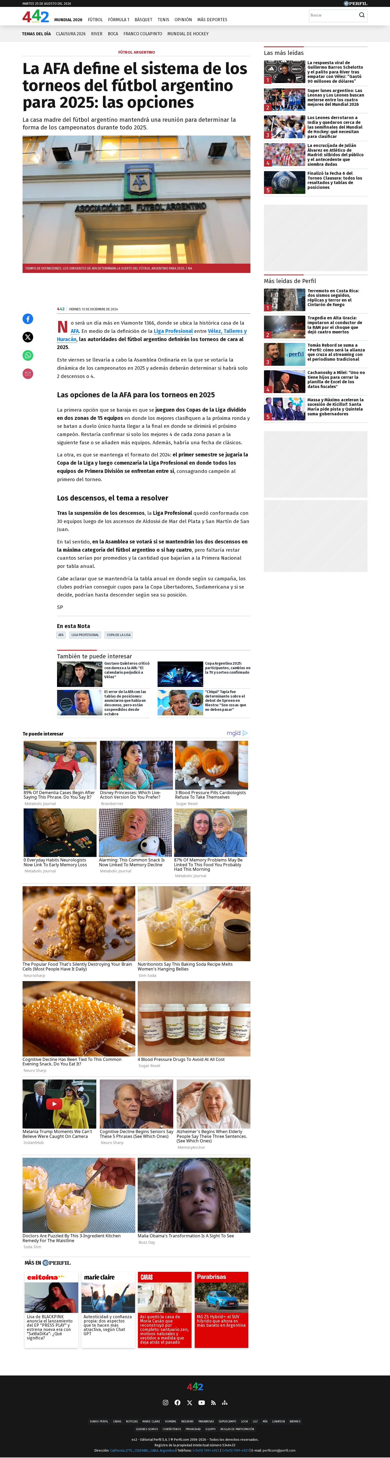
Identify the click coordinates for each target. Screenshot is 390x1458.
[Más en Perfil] (56, 1263)
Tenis (163, 19)
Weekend (187, 1421)
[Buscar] (362, 15)
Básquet (143, 19)
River (96, 33)
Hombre (170, 1421)
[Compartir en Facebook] (28, 319)
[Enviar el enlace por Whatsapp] (28, 355)
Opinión (183, 19)
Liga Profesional (85, 635)
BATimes (295, 1421)
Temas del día (36, 33)
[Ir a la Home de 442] (36, 20)
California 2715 (121, 1450)
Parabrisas (206, 1421)
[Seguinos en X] (189, 1403)
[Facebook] (177, 1403)
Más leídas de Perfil (290, 281)
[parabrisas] (221, 1278)
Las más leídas (284, 52)
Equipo (211, 1429)
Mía (265, 1421)
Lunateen (278, 1421)
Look (244, 1421)
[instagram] (165, 1403)
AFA (60, 635)
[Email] (28, 373)
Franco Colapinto (142, 33)
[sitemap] (224, 1403)
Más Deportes (212, 19)
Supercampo (227, 1421)
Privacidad (193, 1429)
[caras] (165, 1278)
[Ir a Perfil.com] (355, 4)
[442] (195, 1386)
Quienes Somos (147, 1429)
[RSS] (213, 1403)
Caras (117, 1421)
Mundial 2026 (68, 19)
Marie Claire (151, 1421)
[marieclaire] (108, 1278)
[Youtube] (201, 1403)
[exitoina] (51, 1278)
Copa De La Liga (119, 635)
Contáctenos (172, 1429)
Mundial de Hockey (188, 33)
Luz (255, 1421)
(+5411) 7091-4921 (206, 1450)
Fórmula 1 (118, 19)
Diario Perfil (99, 1421)
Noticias (132, 1421)
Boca (113, 33)
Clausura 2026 (71, 33)
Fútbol (95, 19)
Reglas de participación (237, 1429)
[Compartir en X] (28, 337)
